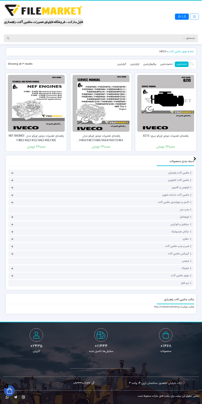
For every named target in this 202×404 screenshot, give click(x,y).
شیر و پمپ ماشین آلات (177, 246)
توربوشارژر (184, 217)
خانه (192, 52)
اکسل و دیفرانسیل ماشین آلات (173, 202)
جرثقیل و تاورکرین (179, 224)
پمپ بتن (184, 210)
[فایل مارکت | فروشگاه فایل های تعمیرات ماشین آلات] (43, 17)
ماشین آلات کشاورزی (178, 180)
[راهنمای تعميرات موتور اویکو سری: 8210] (165, 103)
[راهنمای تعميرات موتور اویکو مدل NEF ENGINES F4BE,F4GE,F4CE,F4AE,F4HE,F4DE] (36, 103)
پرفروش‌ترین (149, 64)
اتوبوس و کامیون (180, 188)
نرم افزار (185, 283)
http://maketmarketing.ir (168, 307)
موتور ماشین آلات (178, 52)
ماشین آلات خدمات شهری (175, 195)
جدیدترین (181, 64)
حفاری (186, 239)
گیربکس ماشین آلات (178, 254)
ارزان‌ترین (134, 64)
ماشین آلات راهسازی (178, 173)
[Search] (8, 38)
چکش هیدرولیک (180, 232)
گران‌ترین (121, 64)
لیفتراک (185, 268)
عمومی (185, 261)
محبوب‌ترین (166, 64)
